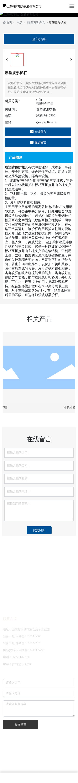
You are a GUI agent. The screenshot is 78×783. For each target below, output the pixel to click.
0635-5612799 (45, 115)
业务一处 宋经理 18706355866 (22, 636)
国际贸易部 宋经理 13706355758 (23, 650)
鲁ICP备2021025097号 (39, 765)
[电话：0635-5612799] (58, 778)
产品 (19, 22)
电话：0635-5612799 (16, 657)
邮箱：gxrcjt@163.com (17, 664)
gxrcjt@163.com (47, 122)
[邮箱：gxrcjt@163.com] (19, 778)
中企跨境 (51, 757)
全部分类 (39, 39)
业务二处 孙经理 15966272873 (22, 643)
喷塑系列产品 (36, 22)
